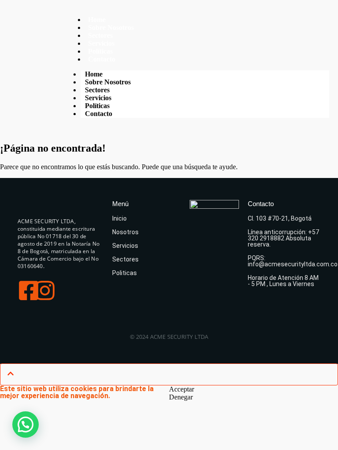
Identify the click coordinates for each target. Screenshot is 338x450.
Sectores (125, 259)
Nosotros (125, 232)
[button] (25, 424)
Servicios (125, 245)
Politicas (124, 272)
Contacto (101, 59)
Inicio (119, 218)
